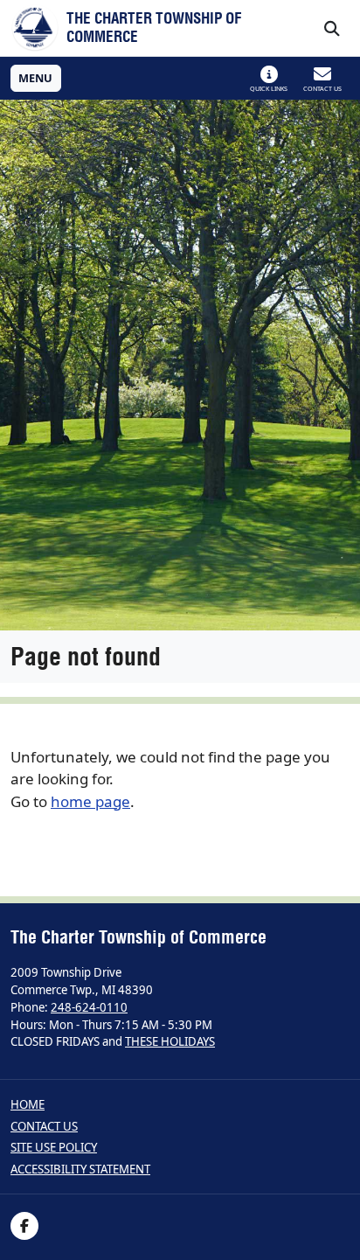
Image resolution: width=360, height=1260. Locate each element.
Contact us (44, 1126)
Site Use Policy (53, 1147)
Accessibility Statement (80, 1169)
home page (90, 801)
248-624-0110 (89, 1007)
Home (27, 1104)
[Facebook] (24, 1226)
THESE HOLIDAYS (170, 1041)
